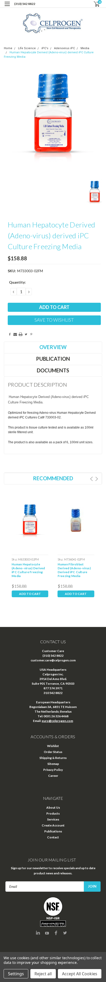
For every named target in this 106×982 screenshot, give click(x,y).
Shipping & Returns (53, 758)
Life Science (27, 48)
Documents (53, 370)
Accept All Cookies (79, 974)
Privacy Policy (53, 770)
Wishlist (53, 746)
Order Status (53, 752)
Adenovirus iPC (64, 48)
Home (8, 48)
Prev (91, 479)
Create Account (53, 825)
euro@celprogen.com (57, 721)
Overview (53, 347)
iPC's (44, 48)
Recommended (53, 478)
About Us (53, 807)
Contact (53, 837)
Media (85, 48)
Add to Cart (30, 594)
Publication (53, 359)
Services (53, 819)
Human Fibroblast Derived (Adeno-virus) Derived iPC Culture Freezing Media (74, 570)
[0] (93, 4)
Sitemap (53, 764)
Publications (53, 831)
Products (53, 813)
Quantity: (17, 282)
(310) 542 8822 (24, 4)
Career (53, 776)
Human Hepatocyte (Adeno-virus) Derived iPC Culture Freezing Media (28, 570)
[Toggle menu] (7, 7)
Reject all (43, 974)
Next (96, 479)
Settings (16, 974)
